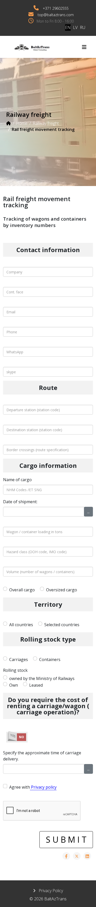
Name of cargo (17, 479)
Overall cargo (22, 590)
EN (68, 27)
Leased (36, 685)
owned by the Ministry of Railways (41, 678)
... (88, 511)
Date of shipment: (20, 501)
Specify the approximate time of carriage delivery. (42, 756)
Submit (67, 839)
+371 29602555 (56, 8)
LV (75, 27)
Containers (49, 659)
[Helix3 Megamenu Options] (84, 47)
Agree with (33, 787)
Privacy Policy (50, 890)
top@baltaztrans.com (56, 14)
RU (82, 27)
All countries (21, 624)
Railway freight (46, 123)
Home (21, 123)
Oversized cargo (61, 590)
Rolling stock (15, 670)
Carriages (18, 659)
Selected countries (61, 624)
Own (13, 685)
